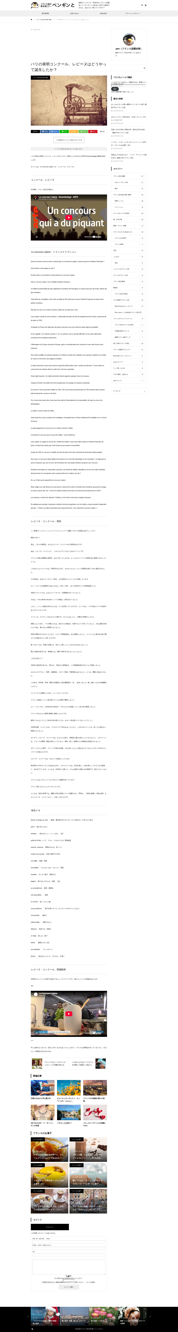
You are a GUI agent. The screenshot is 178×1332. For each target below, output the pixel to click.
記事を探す (103, 13)
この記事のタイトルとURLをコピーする (69, 140)
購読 (115, 89)
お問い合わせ (74, 13)
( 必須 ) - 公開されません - (42, 1245)
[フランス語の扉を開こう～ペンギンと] (52, 5)
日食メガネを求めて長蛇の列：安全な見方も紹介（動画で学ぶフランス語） (128, 131)
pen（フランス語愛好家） (129, 48)
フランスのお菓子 (38, 1139)
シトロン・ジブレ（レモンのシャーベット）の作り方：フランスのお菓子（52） (129, 143)
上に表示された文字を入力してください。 (69, 1278)
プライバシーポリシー (132, 13)
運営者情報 (45, 13)
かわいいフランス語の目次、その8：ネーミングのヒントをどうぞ (128, 118)
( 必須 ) (41, 1238)
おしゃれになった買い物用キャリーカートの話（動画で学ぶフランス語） (129, 105)
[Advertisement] (69, 45)
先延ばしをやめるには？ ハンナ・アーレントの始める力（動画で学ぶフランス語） (129, 156)
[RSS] (146, 5)
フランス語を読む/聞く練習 (40, 77)
